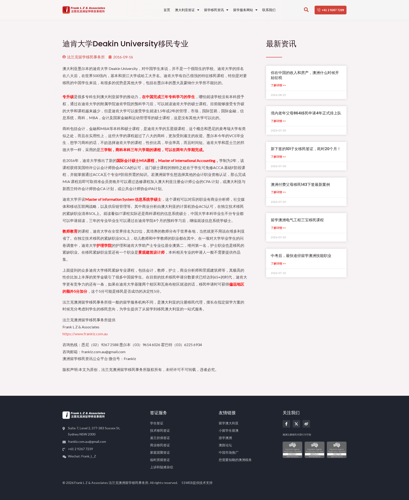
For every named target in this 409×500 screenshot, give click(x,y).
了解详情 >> (278, 85)
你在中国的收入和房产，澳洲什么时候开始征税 (305, 75)
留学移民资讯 (214, 10)
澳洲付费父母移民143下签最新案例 (300, 184)
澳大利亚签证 (185, 10)
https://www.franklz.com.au (85, 333)
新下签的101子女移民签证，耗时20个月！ (306, 149)
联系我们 (269, 10)
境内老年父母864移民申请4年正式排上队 (306, 113)
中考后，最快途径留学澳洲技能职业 (301, 255)
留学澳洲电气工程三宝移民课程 (297, 220)
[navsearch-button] (306, 9)
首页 (167, 10)
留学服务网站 (243, 10)
